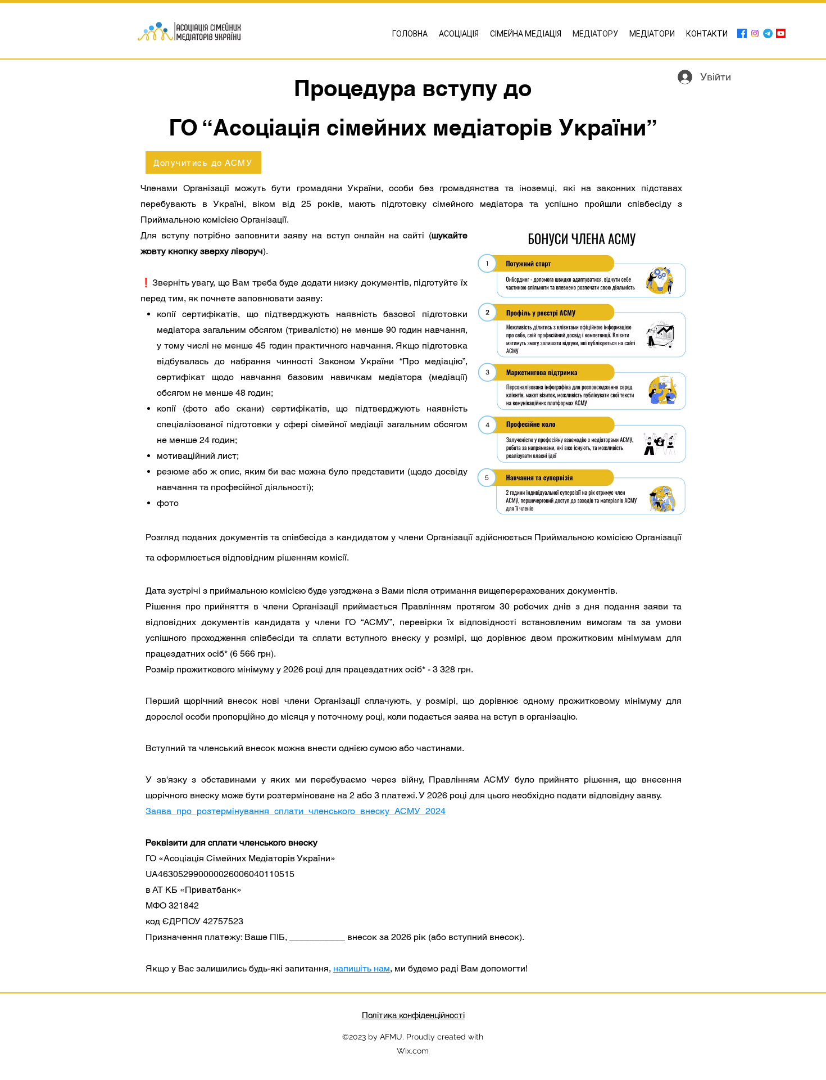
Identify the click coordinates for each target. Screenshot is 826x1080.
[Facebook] (742, 33)
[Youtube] (781, 33)
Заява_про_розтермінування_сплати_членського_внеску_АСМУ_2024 (296, 811)
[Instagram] (755, 33)
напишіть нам (361, 968)
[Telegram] (768, 33)
